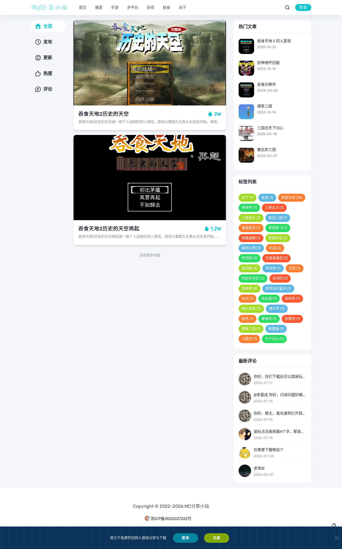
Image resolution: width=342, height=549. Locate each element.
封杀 (247, 319)
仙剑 (247, 298)
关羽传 (280, 278)
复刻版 (249, 268)
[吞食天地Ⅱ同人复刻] (246, 46)
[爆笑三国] (246, 111)
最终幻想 (251, 248)
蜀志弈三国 (266, 149)
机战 (275, 248)
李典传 (249, 207)
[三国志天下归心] (246, 133)
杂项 (150, 7)
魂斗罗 (277, 308)
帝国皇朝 (251, 238)
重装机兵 (251, 228)
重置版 (276, 329)
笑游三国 (277, 218)
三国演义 (251, 218)
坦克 (294, 268)
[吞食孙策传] (246, 89)
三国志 (249, 339)
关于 (182, 7)
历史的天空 (253, 278)
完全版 (269, 298)
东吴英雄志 (276, 258)
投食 (166, 7)
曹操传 (269, 319)
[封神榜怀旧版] (246, 68)
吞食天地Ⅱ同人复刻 (274, 41)
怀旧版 (249, 258)
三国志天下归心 (270, 128)
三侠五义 (274, 207)
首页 (82, 7)
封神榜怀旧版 (268, 62)
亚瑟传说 (277, 238)
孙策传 (292, 319)
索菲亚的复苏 (278, 288)
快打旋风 (251, 308)
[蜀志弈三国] (246, 155)
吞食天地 (291, 197)
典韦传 (273, 268)
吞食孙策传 (266, 84)
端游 (98, 7)
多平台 (132, 7)
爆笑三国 (264, 106)
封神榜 (249, 288)
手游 (114, 7)
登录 (303, 7)
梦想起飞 (277, 228)
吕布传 (292, 298)
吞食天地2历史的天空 (103, 114)
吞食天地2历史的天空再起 (108, 229)
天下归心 (274, 339)
